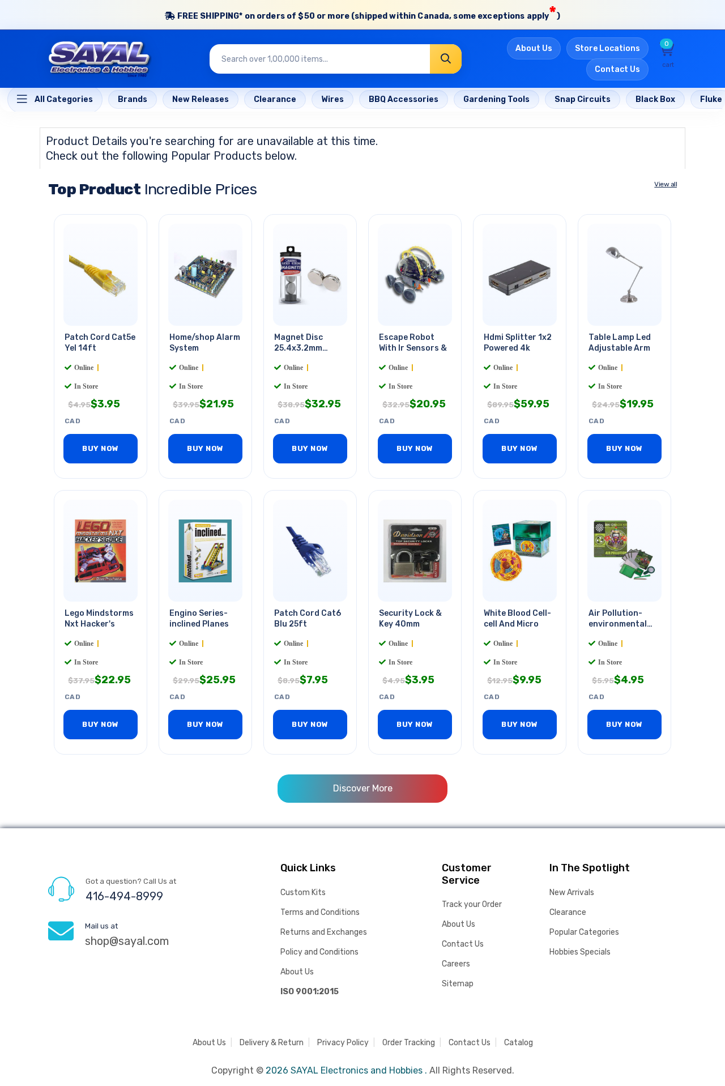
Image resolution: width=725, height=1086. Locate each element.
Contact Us (617, 69)
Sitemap (458, 984)
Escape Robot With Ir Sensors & (413, 343)
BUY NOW (100, 448)
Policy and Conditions (319, 952)
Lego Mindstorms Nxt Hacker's (99, 618)
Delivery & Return (272, 1042)
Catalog (518, 1042)
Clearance (567, 912)
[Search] (446, 59)
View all (665, 184)
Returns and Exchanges (323, 932)
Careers (456, 964)
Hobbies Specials (580, 952)
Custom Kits (303, 892)
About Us (533, 48)
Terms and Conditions (320, 912)
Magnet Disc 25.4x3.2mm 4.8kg (298, 348)
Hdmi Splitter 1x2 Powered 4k (518, 343)
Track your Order (472, 904)
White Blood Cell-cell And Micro (517, 618)
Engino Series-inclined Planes (199, 618)
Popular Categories (584, 932)
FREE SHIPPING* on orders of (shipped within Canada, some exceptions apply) (367, 13)
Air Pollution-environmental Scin (617, 624)
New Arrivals (571, 892)
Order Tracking (408, 1042)
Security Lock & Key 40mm (410, 618)
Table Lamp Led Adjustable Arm (619, 343)
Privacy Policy (343, 1042)
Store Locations (607, 48)
